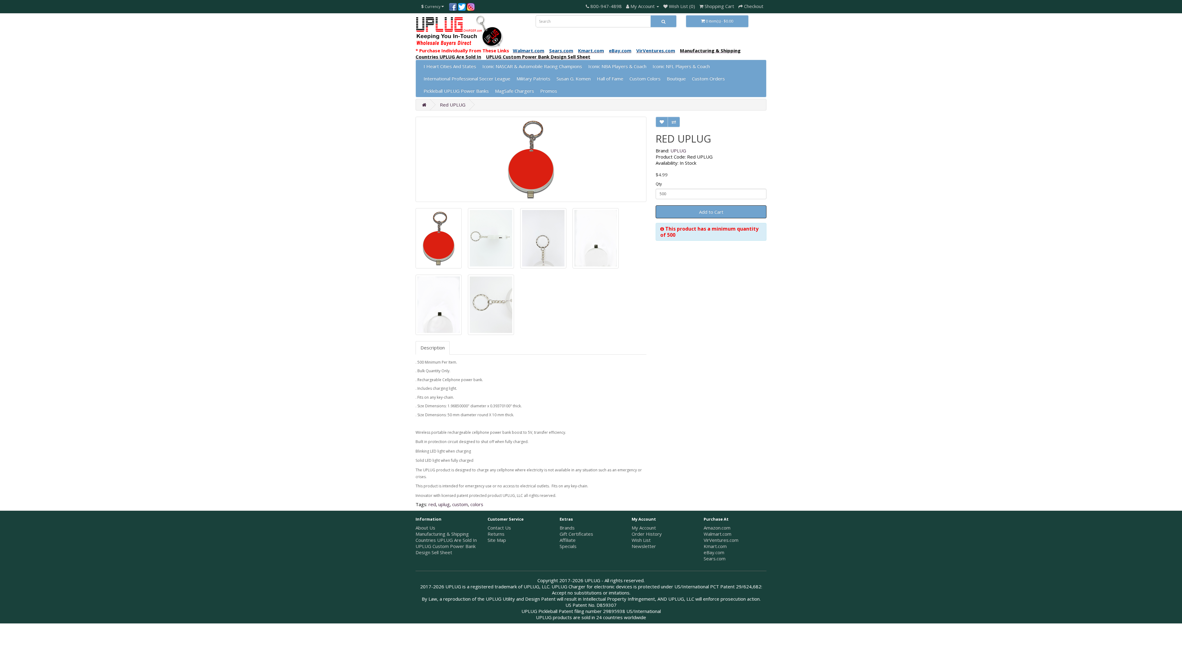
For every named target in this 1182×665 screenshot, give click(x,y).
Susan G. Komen (574, 78)
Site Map (497, 540)
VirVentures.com (721, 540)
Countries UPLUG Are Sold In (446, 540)
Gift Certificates (576, 534)
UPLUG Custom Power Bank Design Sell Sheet (446, 549)
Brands (567, 528)
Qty (659, 184)
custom (460, 504)
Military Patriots (533, 78)
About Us (425, 528)
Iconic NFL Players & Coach (681, 66)
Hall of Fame (610, 78)
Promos (548, 91)
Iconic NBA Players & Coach (617, 66)
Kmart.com (715, 546)
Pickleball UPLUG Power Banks (456, 91)
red (432, 504)
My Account (644, 528)
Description (432, 348)
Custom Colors (645, 78)
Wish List (641, 540)
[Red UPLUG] (531, 159)
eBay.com (714, 552)
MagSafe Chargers (514, 91)
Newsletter (644, 546)
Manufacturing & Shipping (442, 534)
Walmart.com (717, 534)
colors (476, 504)
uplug (444, 504)
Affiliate (568, 540)
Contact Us (499, 528)
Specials (568, 546)
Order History (647, 534)
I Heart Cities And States (450, 66)
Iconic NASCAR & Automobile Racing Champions (532, 66)
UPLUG (678, 150)
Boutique (676, 78)
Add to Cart (711, 212)
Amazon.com (717, 528)
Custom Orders (708, 78)
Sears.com (715, 558)
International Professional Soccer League (467, 78)
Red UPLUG (452, 105)
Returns (496, 534)
